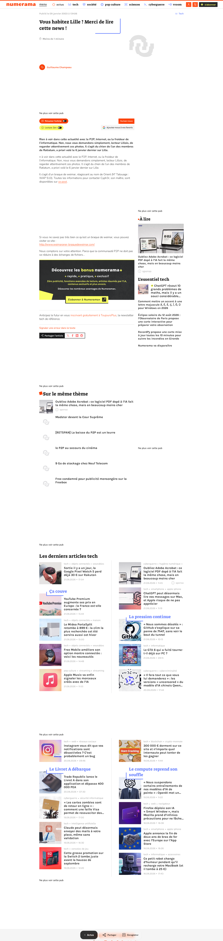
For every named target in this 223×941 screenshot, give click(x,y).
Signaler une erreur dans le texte (57, 328)
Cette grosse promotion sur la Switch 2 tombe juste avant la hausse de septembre (83, 858)
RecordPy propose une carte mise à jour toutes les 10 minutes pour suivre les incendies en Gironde (160, 335)
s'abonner (210, 4)
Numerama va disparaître (155, 345)
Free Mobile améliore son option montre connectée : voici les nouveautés (82, 653)
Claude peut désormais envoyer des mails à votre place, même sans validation (82, 833)
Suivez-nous (126, 121)
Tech (181, 13)
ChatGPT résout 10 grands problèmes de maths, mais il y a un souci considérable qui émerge (166, 291)
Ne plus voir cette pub (51, 113)
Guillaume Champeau (59, 67)
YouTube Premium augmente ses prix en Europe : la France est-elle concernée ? (82, 604)
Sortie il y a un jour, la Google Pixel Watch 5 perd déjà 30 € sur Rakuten (82, 571)
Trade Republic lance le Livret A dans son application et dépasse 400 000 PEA (84, 782)
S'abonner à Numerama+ (84, 299)
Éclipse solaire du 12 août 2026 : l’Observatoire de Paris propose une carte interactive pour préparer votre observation (159, 320)
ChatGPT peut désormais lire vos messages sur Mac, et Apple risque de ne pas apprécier (163, 598)
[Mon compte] (188, 4)
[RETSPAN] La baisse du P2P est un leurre (85, 432)
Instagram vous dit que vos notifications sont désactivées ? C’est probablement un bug (83, 751)
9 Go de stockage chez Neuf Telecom (81, 463)
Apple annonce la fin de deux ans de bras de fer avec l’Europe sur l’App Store (160, 838)
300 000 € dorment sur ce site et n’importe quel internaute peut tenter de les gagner (162, 751)
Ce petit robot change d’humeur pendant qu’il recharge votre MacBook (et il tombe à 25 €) (163, 864)
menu (43, 4)
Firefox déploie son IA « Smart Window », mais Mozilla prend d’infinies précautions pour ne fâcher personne (163, 813)
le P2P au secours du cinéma (76, 448)
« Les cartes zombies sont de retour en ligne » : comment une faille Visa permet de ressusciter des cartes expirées (83, 808)
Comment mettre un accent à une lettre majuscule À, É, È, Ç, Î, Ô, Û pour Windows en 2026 (160, 305)
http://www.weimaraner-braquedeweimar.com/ (67, 244)
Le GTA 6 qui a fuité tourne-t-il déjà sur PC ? (163, 651)
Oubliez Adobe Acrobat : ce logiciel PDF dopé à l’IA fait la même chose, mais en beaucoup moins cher (94, 403)
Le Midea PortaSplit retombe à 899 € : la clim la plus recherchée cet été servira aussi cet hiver (83, 630)
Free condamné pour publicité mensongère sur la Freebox (91, 480)
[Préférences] (195, 4)
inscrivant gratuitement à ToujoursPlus (94, 315)
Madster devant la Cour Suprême (79, 417)
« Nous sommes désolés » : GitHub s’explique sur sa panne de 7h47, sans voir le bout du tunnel (163, 629)
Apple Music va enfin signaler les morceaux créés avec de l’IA (80, 678)
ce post (62, 181)
